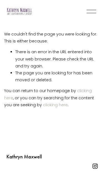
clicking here (55, 105)
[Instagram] (95, 166)
